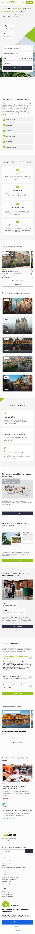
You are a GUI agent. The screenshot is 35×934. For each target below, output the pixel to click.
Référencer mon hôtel (7, 863)
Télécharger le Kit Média (7, 884)
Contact (29, 2)
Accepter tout (17, 922)
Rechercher (17, 67)
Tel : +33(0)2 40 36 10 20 (7, 894)
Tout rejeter (17, 930)
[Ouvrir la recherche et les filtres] (23, 2)
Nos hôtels (4, 865)
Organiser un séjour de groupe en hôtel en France (13, 867)
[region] (17, 920)
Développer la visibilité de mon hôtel (10, 877)
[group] (16, 259)
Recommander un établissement (9, 879)
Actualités (4, 875)
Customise (17, 926)
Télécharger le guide (6, 881)
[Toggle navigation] (3, 2)
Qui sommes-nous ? (6, 861)
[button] (15, 267)
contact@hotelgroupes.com (7, 896)
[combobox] (17, 53)
